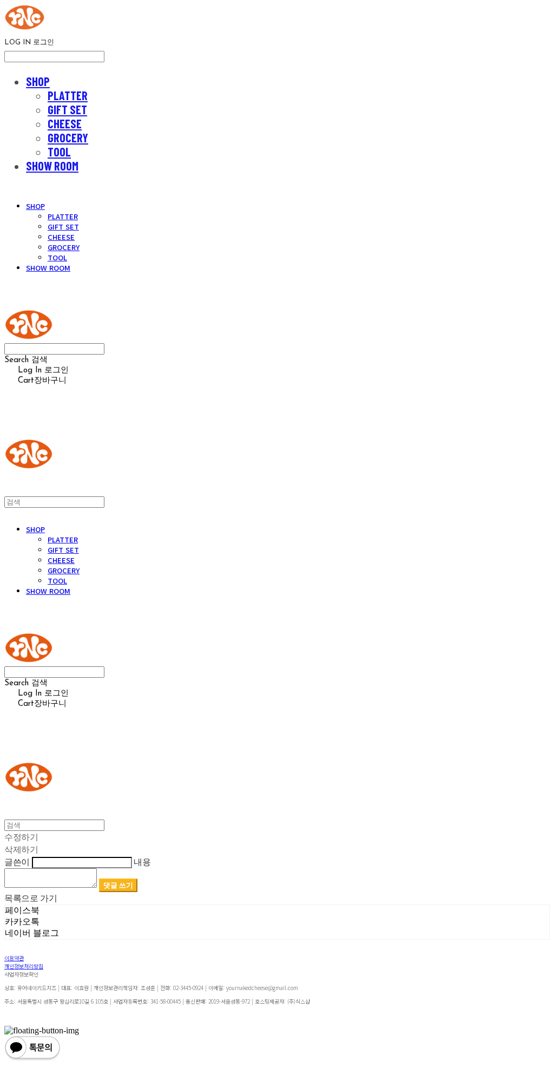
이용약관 (14, 958)
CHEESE (65, 123)
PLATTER (68, 95)
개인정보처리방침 (23, 966)
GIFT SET (67, 109)
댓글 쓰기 (118, 885)
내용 (142, 862)
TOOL (59, 152)
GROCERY (68, 137)
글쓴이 (17, 862)
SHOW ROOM (52, 166)
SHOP (38, 81)
